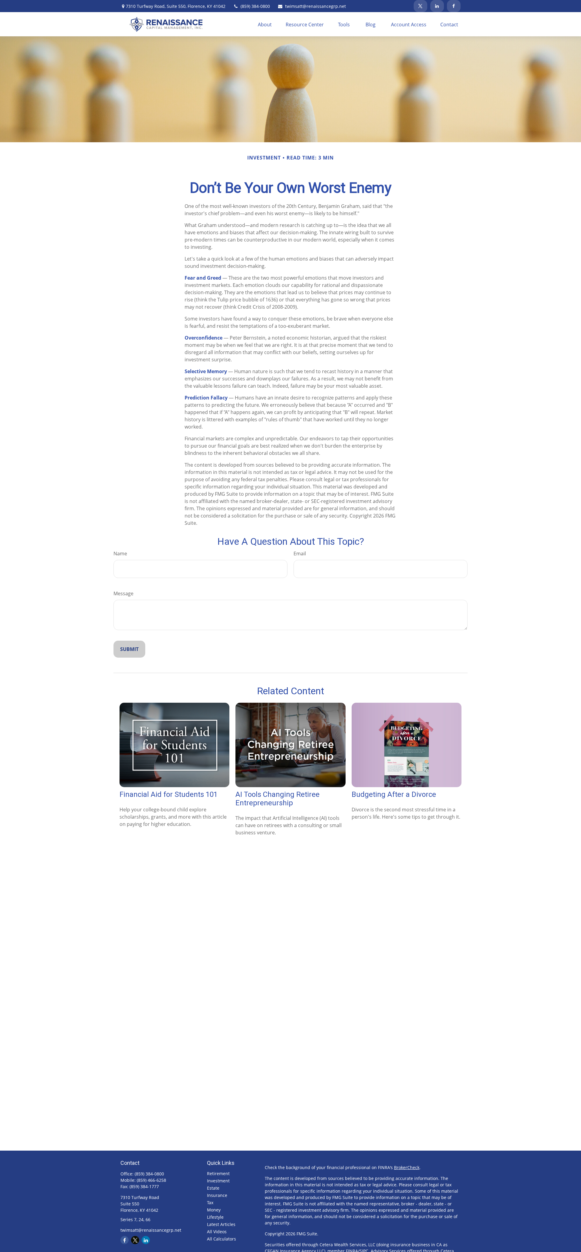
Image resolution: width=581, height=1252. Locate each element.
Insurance (217, 1195)
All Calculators (221, 1239)
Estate (213, 1188)
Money (214, 1210)
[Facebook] (454, 6)
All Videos (217, 1231)
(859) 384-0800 (255, 6)
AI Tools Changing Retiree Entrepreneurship (277, 798)
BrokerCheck (406, 1167)
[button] (264, 24)
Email (300, 553)
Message (123, 593)
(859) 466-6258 (151, 1180)
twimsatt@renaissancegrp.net (315, 6)
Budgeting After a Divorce (394, 794)
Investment (218, 1181)
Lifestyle (215, 1217)
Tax (210, 1202)
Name (120, 553)
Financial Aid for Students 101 (169, 794)
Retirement (218, 1173)
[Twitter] (420, 6)
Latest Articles (221, 1224)
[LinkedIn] (437, 6)
